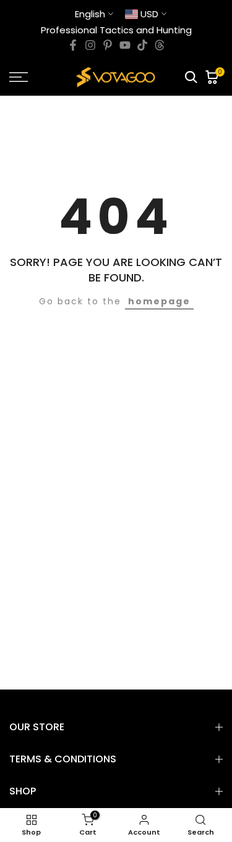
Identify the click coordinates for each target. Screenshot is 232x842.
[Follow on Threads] (159, 45)
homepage (159, 301)
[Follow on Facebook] (73, 45)
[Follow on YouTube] (125, 45)
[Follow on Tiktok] (142, 45)
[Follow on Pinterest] (107, 45)
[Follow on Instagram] (90, 45)
